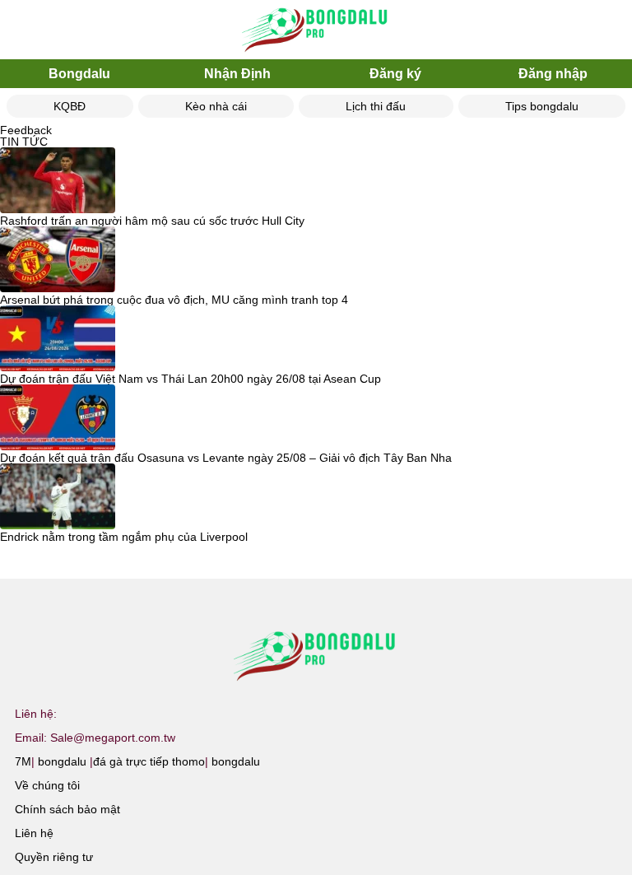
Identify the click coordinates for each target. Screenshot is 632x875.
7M (23, 761)
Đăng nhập (553, 74)
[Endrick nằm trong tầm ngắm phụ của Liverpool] (57, 497)
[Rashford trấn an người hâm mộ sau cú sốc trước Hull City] (57, 181)
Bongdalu (79, 74)
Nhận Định (237, 74)
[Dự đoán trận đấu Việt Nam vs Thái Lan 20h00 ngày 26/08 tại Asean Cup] (57, 339)
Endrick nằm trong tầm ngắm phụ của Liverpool (124, 536)
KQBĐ (69, 106)
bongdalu (62, 761)
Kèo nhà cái (216, 106)
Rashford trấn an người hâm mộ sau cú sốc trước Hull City (152, 220)
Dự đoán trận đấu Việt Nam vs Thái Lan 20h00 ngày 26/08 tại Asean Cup (190, 378)
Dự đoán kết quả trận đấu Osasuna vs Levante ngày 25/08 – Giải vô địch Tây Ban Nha (226, 457)
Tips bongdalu (542, 106)
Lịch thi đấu (376, 106)
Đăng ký (395, 74)
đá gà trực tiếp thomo (149, 761)
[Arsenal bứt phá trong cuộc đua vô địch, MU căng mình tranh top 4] (57, 260)
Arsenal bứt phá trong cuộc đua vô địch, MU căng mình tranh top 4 (174, 299)
